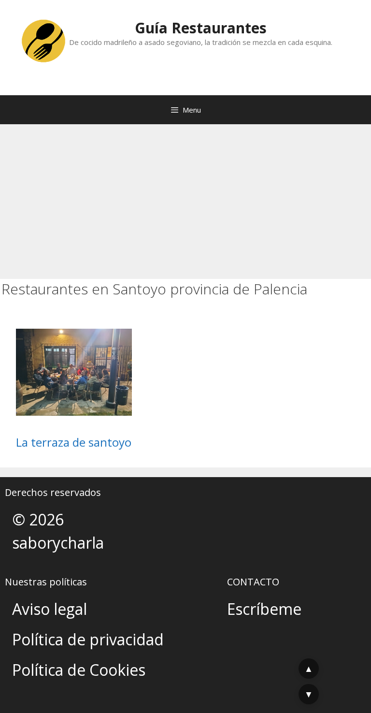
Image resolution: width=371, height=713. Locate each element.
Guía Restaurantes (201, 28)
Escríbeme (264, 608)
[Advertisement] (185, 196)
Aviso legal (49, 608)
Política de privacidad (88, 639)
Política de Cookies (78, 669)
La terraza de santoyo (73, 442)
